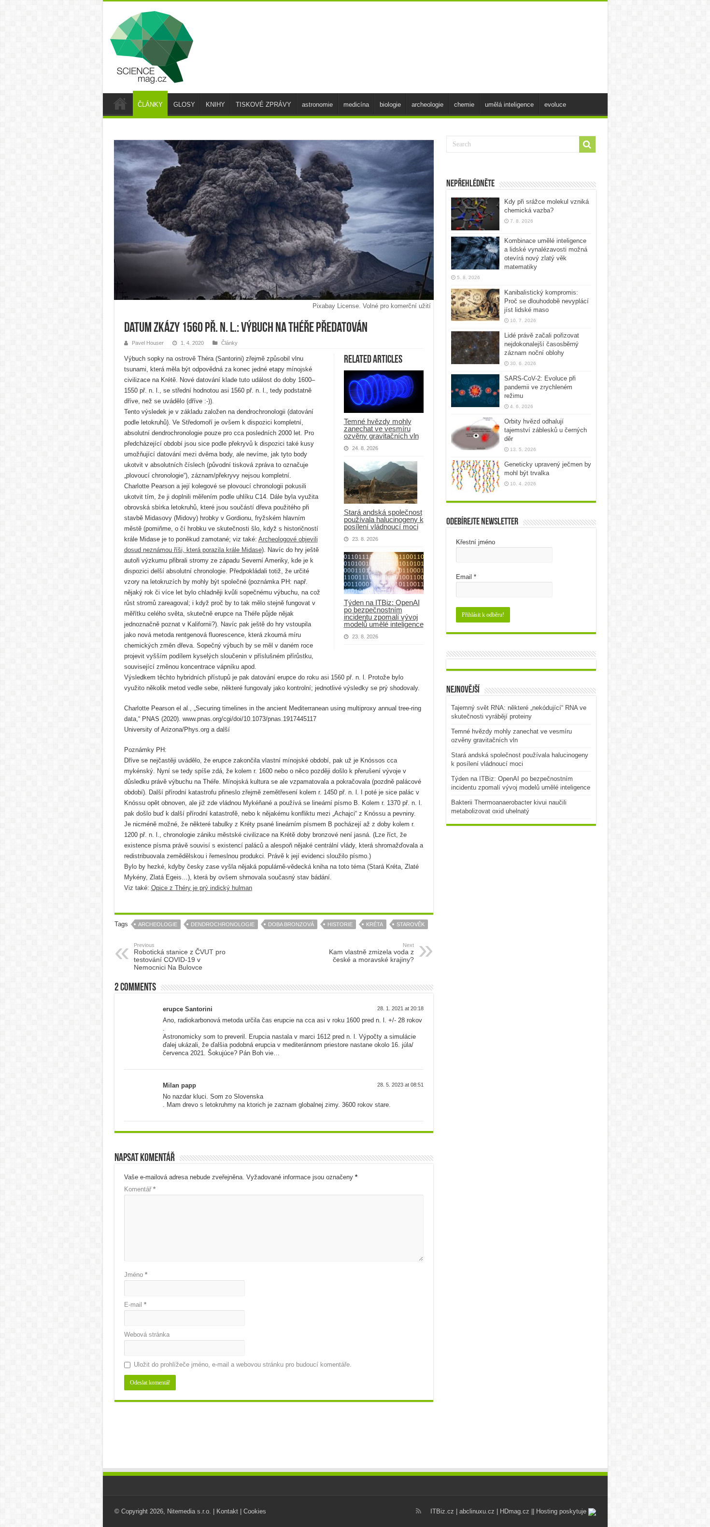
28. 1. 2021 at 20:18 (400, 1008)
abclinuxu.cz (477, 1511)
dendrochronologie (223, 924)
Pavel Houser (148, 343)
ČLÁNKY (150, 104)
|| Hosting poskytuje (559, 1511)
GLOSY (184, 104)
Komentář (140, 1189)
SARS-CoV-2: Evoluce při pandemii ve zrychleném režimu (540, 387)
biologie (390, 104)
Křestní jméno (475, 542)
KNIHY (215, 104)
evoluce (555, 104)
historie (340, 924)
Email (466, 576)
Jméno (135, 1274)
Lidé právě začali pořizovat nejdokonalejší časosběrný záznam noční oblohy (541, 344)
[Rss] (418, 1511)
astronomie (317, 104)
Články (229, 343)
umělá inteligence (509, 104)
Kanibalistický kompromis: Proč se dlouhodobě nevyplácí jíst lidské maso (546, 301)
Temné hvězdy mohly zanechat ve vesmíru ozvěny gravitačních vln (381, 428)
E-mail (135, 1304)
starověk (411, 924)
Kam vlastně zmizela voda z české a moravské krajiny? (371, 952)
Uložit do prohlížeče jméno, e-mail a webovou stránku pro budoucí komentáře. (243, 1364)
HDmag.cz (514, 1511)
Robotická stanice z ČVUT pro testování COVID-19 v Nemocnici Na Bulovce (180, 956)
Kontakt (227, 1511)
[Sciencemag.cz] (151, 45)
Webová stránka (147, 1334)
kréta (374, 924)
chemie (464, 104)
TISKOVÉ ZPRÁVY (263, 104)
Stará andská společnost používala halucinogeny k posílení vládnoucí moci (384, 519)
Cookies (254, 1511)
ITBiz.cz (442, 1511)
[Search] (587, 144)
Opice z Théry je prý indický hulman (201, 887)
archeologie (427, 104)
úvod (120, 103)
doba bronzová (291, 924)
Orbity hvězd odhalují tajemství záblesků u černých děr (545, 430)
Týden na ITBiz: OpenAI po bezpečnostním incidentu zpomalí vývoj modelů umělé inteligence (384, 613)
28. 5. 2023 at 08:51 (400, 1085)
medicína (356, 104)
